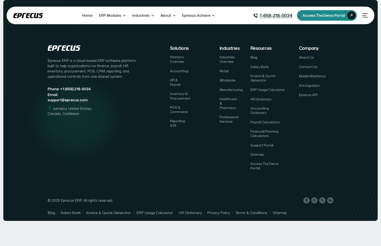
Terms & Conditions (251, 212)
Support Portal (261, 145)
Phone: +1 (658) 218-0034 (69, 89)
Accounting (179, 71)
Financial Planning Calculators (264, 133)
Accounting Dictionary (259, 110)
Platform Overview (177, 59)
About (166, 15)
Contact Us (308, 67)
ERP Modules (110, 15)
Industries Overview (227, 59)
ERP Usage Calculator (267, 90)
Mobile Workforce (312, 76)
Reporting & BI (177, 123)
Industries (140, 15)
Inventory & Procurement (180, 96)
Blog (253, 57)
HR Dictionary (261, 99)
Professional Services (229, 119)
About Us (306, 57)
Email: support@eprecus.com (68, 97)
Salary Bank (259, 67)
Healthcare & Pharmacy (228, 103)
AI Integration (309, 85)
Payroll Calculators (265, 122)
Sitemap (257, 154)
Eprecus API (308, 95)
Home (87, 15)
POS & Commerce (179, 109)
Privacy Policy (218, 212)
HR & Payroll (175, 82)
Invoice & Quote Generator (262, 78)
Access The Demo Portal (264, 166)
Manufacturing (231, 90)
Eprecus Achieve (196, 15)
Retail (224, 71)
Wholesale (227, 80)
